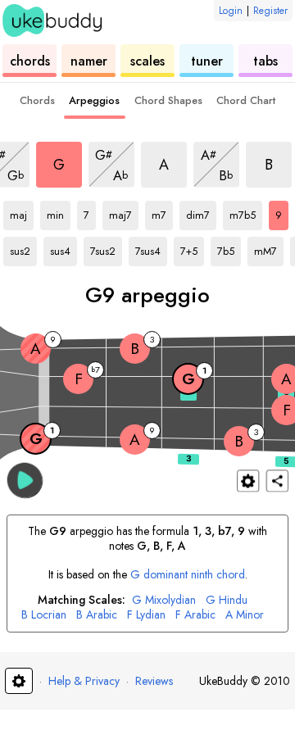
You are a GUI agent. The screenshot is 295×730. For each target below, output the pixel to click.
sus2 (23, 248)
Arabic (96, 615)
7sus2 (106, 248)
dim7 (201, 212)
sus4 (63, 248)
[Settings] (248, 480)
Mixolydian (164, 600)
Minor (244, 615)
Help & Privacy (84, 681)
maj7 (123, 212)
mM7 (269, 248)
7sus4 (151, 248)
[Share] (277, 480)
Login (231, 10)
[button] (25, 479)
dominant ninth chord (187, 574)
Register (270, 10)
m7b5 (245, 212)
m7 (162, 212)
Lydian (146, 615)
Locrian (43, 615)
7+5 (192, 248)
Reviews (154, 681)
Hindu (226, 600)
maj (22, 212)
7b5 (229, 248)
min (58, 212)
